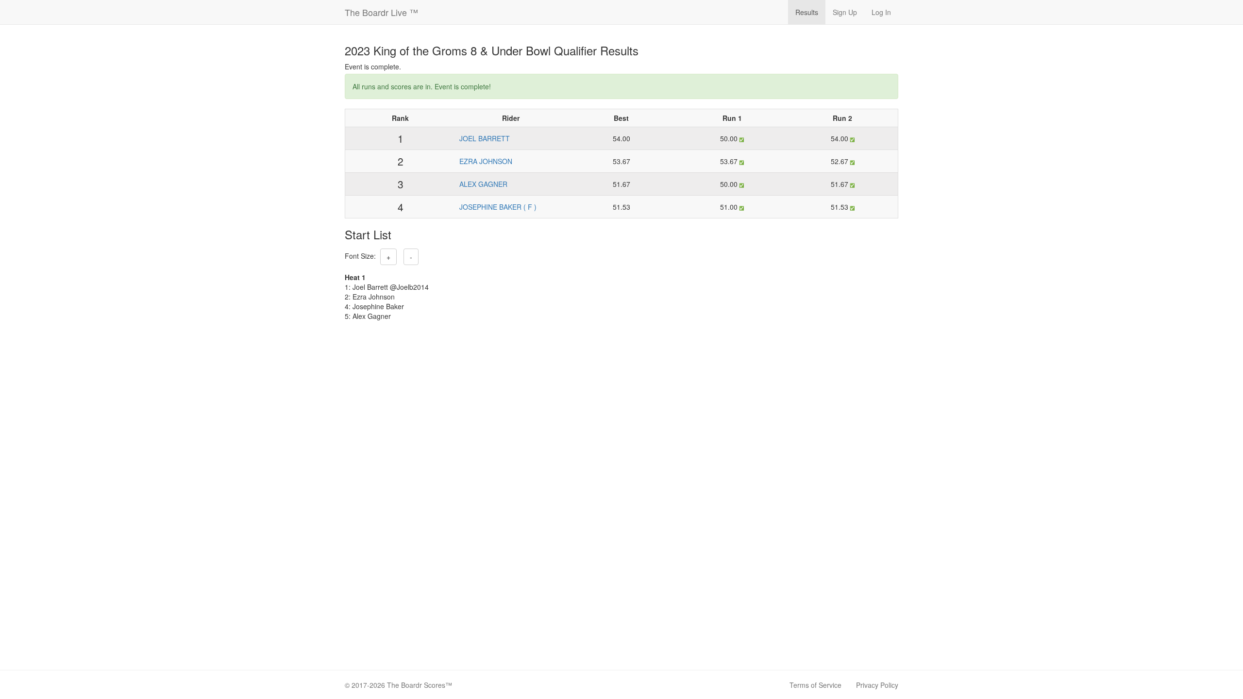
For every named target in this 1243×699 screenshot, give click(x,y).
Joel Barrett (484, 138)
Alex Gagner (483, 184)
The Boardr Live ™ (381, 12)
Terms (815, 685)
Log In (881, 12)
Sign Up (845, 12)
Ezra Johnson (485, 161)
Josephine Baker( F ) (498, 207)
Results (806, 12)
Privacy (877, 685)
